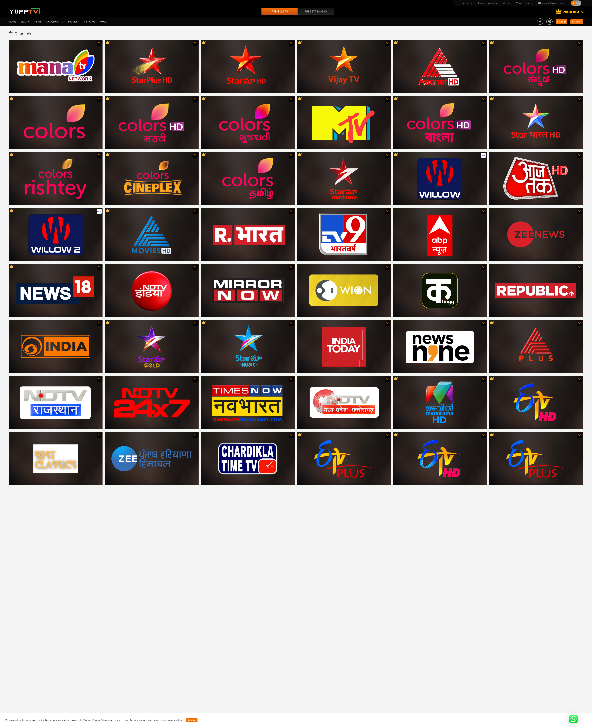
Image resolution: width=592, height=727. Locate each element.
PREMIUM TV (280, 11)
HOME (12, 21)
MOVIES (73, 21)
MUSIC (104, 21)
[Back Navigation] (10, 33)
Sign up (577, 21)
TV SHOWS (88, 21)
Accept (191, 720)
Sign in (561, 21)
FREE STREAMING (316, 11)
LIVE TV (25, 21)
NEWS (37, 21)
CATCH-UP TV (55, 21)
